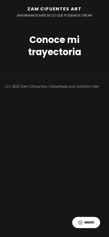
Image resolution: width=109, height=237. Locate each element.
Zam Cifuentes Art (54, 9)
